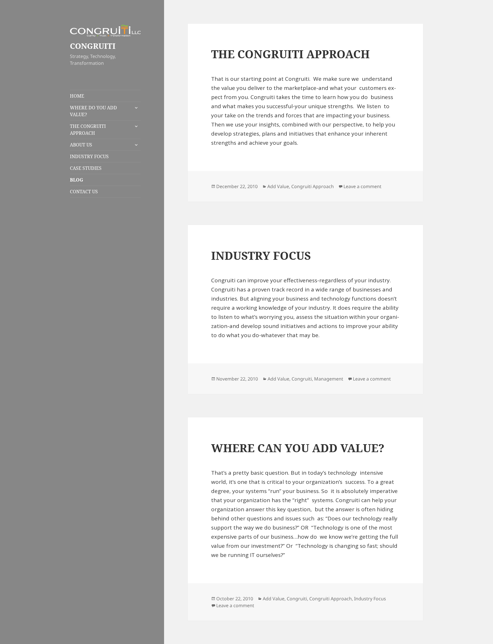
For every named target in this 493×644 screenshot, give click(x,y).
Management (328, 379)
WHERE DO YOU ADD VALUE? (93, 111)
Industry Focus (370, 598)
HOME (77, 96)
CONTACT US (84, 191)
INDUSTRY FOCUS (89, 156)
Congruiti (302, 379)
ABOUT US (81, 145)
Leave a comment (362, 186)
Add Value (278, 186)
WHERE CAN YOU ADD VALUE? (297, 447)
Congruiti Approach (312, 186)
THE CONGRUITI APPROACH (88, 129)
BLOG (76, 180)
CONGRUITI (93, 46)
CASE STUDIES (86, 168)
